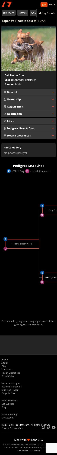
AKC (38, 444)
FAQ (3, 366)
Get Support (7, 403)
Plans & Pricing (9, 414)
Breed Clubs (7, 376)
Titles (10, 121)
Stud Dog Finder (9, 389)
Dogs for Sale (8, 393)
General (11, 92)
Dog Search (48, 12)
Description (14, 114)
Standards (6, 369)
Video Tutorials (9, 400)
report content (42, 321)
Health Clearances (19, 135)
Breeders (8, 13)
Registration (14, 106)
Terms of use (17, 428)
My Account (7, 417)
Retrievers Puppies (10, 383)
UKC (43, 444)
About (4, 362)
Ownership (13, 99)
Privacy (5, 428)
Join (44, 4)
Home (4, 359)
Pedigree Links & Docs (20, 128)
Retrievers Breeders (11, 386)
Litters (23, 13)
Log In (52, 4)
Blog (3, 407)
